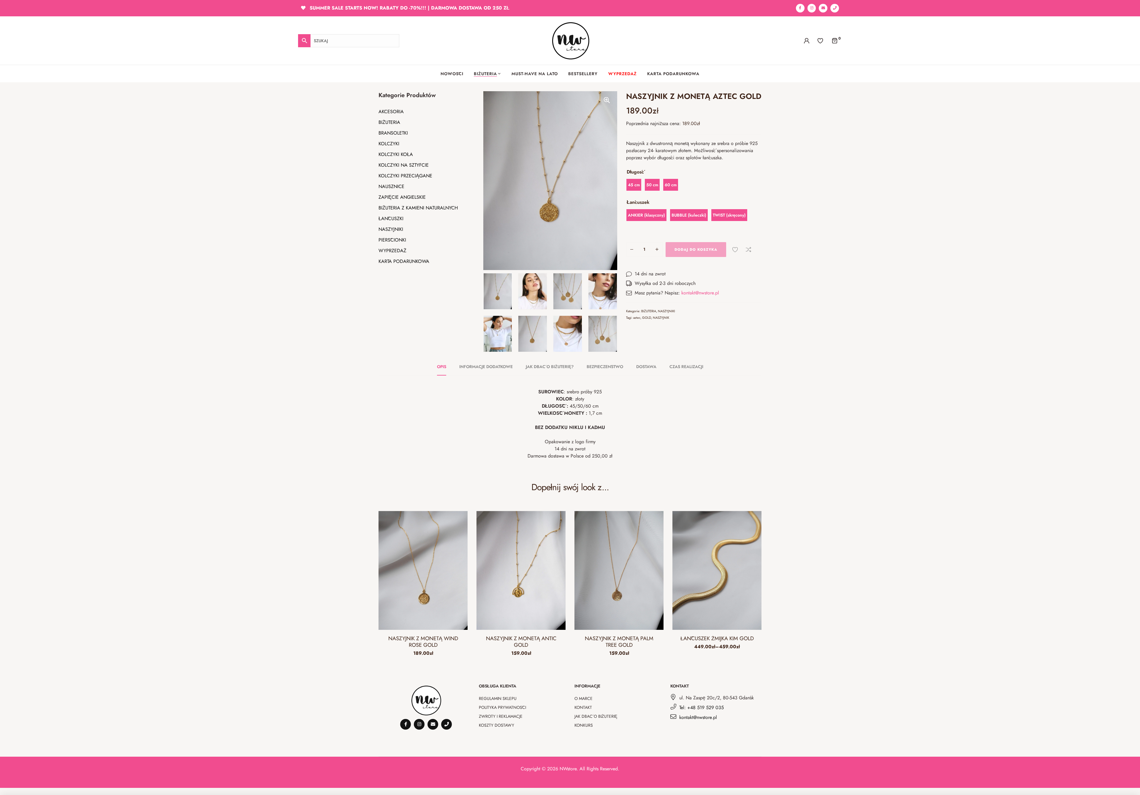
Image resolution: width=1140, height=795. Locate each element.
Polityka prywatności (502, 707)
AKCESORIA (391, 111)
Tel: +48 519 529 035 (701, 707)
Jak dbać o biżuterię (595, 716)
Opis (441, 367)
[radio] (634, 185)
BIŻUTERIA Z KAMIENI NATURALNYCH (418, 207)
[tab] (445, 366)
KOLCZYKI (389, 143)
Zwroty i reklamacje (500, 716)
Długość (635, 172)
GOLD (646, 317)
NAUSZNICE (391, 186)
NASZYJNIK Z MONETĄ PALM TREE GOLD (619, 642)
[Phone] (834, 8)
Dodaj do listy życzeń (735, 249)
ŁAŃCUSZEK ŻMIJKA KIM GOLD (717, 638)
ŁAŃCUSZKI (391, 218)
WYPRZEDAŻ (392, 250)
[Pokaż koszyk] (834, 40)
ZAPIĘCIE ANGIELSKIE (402, 197)
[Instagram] (812, 8)
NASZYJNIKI (391, 229)
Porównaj (748, 249)
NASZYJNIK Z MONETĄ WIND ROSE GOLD (423, 642)
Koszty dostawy (496, 725)
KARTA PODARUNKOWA (404, 261)
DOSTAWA (646, 367)
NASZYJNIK (661, 317)
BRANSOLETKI (393, 133)
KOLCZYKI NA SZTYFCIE (404, 165)
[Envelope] (823, 8)
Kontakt (583, 707)
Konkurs (583, 725)
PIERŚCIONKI (392, 239)
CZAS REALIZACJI (686, 367)
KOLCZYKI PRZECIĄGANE (405, 175)
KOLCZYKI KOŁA (396, 154)
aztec (636, 317)
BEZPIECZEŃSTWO (605, 367)
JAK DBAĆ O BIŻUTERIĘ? (550, 367)
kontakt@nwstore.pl (700, 292)
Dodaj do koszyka (695, 249)
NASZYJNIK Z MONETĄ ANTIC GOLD (521, 642)
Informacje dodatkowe (486, 367)
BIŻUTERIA (389, 122)
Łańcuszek (638, 202)
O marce (583, 698)
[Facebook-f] (800, 8)
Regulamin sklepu (498, 698)
